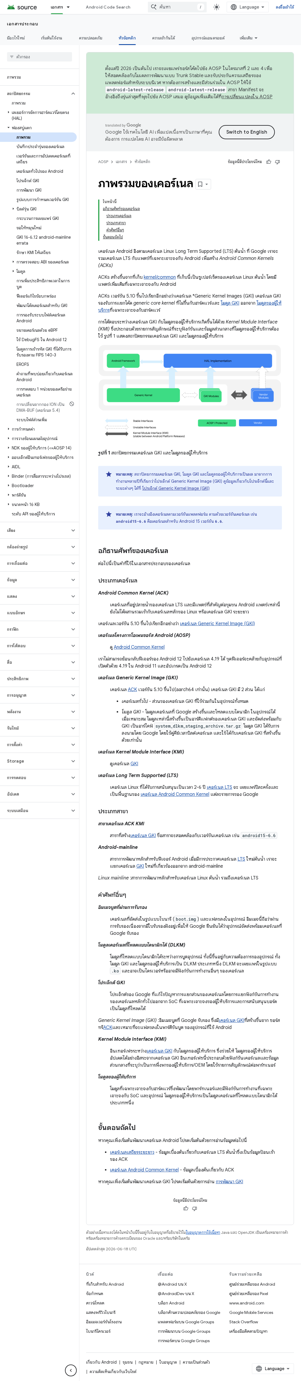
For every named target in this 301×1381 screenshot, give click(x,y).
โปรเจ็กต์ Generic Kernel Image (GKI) (176, 488)
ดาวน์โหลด (95, 1303)
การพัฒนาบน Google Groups (184, 1331)
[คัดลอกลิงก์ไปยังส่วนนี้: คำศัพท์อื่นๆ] (132, 895)
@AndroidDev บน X (176, 1293)
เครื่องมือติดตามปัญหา (248, 1331)
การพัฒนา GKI (229, 1182)
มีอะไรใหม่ (16, 38)
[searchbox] (39, 57)
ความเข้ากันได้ (163, 38)
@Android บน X (172, 1284)
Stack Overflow (243, 1321)
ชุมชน (128, 1362)
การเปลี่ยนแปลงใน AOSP (247, 97)
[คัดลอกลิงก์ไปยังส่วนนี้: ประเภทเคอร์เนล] (143, 581)
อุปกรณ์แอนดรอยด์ (208, 38)
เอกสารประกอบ (22, 23)
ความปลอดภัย (91, 38)
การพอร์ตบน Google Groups (184, 1340)
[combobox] (177, 7)
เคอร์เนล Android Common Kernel (175, 794)
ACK (132, 690)
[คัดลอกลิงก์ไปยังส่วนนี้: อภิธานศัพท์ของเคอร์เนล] (174, 551)
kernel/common (160, 277)
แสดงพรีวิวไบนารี (101, 1312)
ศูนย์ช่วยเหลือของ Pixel (248, 1293)
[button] (35, 93)
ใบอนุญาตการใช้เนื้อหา (203, 1232)
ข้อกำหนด (94, 1293)
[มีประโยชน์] (268, 161)
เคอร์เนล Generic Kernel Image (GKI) (217, 624)
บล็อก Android (171, 1303)
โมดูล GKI (230, 303)
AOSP (103, 161)
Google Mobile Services (251, 1312)
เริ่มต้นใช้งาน (52, 38)
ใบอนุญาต (168, 1362)
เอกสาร (57, 7)
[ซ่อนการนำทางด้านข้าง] (71, 1370)
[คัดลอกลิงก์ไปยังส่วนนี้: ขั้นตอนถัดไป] (142, 1127)
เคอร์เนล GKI (143, 836)
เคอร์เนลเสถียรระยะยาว (132, 1152)
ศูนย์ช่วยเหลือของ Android (252, 1284)
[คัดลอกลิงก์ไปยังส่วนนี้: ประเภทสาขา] (134, 811)
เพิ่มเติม (246, 38)
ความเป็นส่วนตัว (196, 1362)
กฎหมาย (145, 1362)
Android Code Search (108, 7)
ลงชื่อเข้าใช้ (285, 7)
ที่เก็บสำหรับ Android (105, 1284)
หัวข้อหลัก (127, 38)
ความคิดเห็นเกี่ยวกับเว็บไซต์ (113, 1371)
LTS (241, 859)
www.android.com (246, 1303)
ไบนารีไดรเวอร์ (98, 1331)
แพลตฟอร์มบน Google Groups (186, 1321)
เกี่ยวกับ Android (101, 1362)
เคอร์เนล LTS (219, 787)
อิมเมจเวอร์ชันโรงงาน (104, 1321)
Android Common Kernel (139, 647)
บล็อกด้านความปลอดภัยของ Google (189, 1312)
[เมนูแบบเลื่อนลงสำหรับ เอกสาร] (71, 7)
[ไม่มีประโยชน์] (277, 161)
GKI (134, 764)
